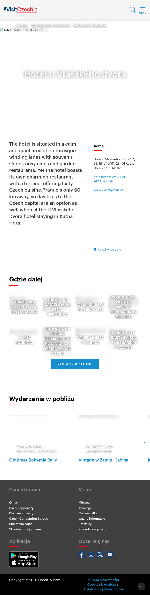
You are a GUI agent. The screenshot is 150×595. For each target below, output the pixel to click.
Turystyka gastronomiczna (50, 25)
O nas (13, 502)
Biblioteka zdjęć (20, 524)
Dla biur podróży (21, 508)
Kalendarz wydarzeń (94, 529)
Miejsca (84, 502)
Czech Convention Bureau (28, 518)
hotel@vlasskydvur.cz (110, 176)
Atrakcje (22, 25)
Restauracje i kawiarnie (90, 25)
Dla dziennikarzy (21, 513)
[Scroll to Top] (141, 586)
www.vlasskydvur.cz (108, 190)
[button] (132, 10)
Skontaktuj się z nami (25, 529)
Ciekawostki (88, 513)
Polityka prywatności (103, 580)
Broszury (85, 524)
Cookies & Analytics (102, 584)
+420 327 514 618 (106, 181)
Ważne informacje (92, 518)
